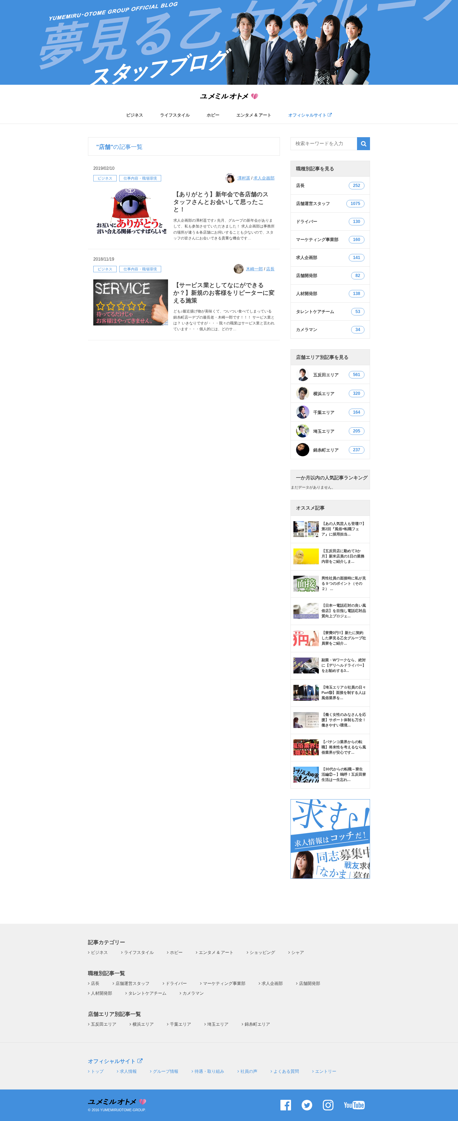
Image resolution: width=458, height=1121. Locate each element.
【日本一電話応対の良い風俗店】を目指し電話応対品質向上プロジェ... (344, 610)
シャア (297, 952)
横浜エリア (336, 393)
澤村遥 (243, 178)
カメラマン (193, 993)
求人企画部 (264, 178)
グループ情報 (165, 1071)
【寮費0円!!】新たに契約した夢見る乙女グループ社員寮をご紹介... (344, 638)
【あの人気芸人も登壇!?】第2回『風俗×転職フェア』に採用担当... (344, 528)
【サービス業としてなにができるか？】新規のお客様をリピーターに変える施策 (224, 292)
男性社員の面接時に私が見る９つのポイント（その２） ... (344, 583)
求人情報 (128, 1071)
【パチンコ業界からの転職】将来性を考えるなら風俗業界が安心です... (344, 747)
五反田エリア (336, 374)
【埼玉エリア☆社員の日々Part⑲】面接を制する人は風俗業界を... (344, 692)
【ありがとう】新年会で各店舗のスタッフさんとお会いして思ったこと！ (221, 202)
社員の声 (248, 1071)
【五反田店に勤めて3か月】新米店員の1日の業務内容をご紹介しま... (343, 556)
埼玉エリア (336, 431)
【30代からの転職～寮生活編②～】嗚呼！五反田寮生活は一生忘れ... (344, 774)
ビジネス (134, 115)
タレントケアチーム (147, 993)
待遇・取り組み (209, 1071)
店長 (270, 269)
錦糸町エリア (336, 450)
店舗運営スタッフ (132, 983)
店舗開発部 (309, 983)
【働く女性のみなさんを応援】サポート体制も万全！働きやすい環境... (344, 719)
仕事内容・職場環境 (140, 178)
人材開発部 (101, 993)
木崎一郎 (254, 269)
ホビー (213, 115)
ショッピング (262, 952)
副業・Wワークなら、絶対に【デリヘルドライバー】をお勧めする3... (344, 665)
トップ (97, 1071)
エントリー (325, 1071)
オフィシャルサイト (308, 115)
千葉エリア (336, 412)
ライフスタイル (175, 115)
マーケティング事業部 (224, 983)
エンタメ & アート (253, 115)
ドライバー (176, 983)
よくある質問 (286, 1071)
